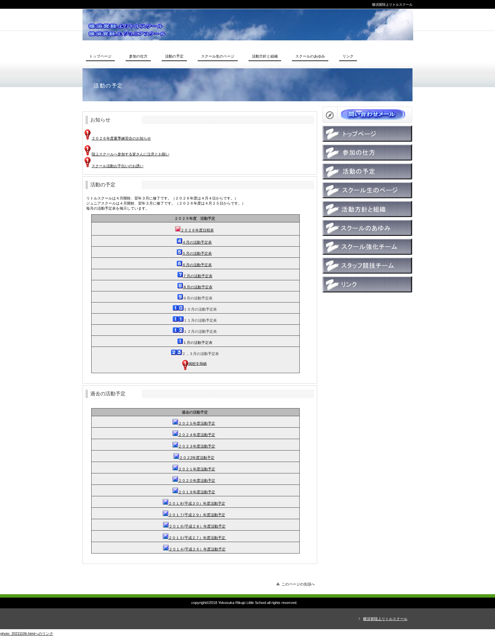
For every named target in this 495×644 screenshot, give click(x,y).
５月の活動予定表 (197, 253)
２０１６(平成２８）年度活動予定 (197, 526)
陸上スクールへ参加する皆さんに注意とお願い (130, 154)
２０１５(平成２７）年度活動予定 (197, 538)
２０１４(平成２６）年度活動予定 (197, 549)
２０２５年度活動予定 (196, 423)
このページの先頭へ (298, 584)
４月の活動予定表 (197, 242)
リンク (367, 284)
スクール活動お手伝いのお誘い (117, 166)
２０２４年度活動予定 (196, 435)
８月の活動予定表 (197, 287)
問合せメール (367, 115)
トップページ (367, 134)
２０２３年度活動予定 (196, 446)
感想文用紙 (197, 363)
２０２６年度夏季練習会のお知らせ (121, 138)
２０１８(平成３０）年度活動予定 (196, 503)
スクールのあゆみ (367, 228)
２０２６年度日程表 (197, 230)
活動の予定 (367, 171)
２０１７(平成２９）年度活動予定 (196, 515)
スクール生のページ (367, 190)
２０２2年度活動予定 (196, 458)
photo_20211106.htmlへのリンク (26, 634)
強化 (367, 247)
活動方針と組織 (367, 209)
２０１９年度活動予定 (196, 492)
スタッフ (367, 265)
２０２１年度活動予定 (196, 469)
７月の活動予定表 (197, 276)
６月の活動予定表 (197, 265)
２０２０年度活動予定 (196, 480)
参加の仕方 (367, 152)
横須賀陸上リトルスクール (247, 24)
